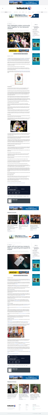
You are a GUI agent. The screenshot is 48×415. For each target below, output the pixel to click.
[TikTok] (37, 413)
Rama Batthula (25, 196)
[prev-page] (7, 232)
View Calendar (33, 36)
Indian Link (14, 199)
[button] (45, 8)
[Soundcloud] (36, 413)
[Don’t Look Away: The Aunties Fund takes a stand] (24, 219)
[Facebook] (33, 413)
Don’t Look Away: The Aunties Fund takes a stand (23, 226)
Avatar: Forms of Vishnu (36, 31)
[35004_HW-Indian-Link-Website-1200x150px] (24, 2)
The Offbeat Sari (35, 29)
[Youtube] (40, 413)
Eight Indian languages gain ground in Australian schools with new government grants (12, 227)
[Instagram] (34, 413)
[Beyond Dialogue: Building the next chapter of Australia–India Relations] (35, 219)
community (12, 196)
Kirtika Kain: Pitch (35, 33)
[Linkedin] (35, 413)
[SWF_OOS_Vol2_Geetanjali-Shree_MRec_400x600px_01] (36, 44)
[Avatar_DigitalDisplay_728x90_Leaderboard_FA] (19, 50)
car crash (9, 196)
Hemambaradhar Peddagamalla (19, 196)
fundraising (15, 196)
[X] (38, 413)
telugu (27, 196)
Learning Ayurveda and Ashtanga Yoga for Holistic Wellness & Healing (36, 27)
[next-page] (8, 232)
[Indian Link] (24, 8)
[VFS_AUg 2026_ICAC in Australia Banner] (24, 16)
